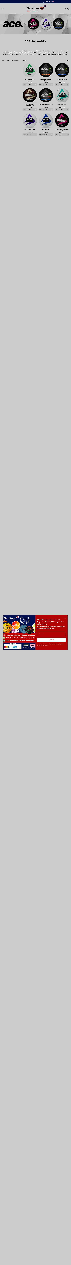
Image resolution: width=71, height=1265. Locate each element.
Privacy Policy (61, 644)
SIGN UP (52, 639)
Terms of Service (42, 645)
